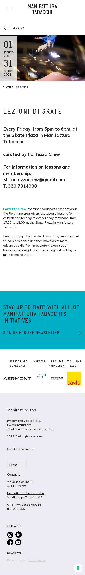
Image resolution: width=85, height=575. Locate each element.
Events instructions (19, 425)
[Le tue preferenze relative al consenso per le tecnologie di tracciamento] (78, 568)
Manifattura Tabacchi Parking (26, 493)
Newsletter (14, 553)
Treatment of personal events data (30, 429)
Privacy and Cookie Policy (24, 420)
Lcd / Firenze (37, 560)
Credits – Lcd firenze (20, 449)
